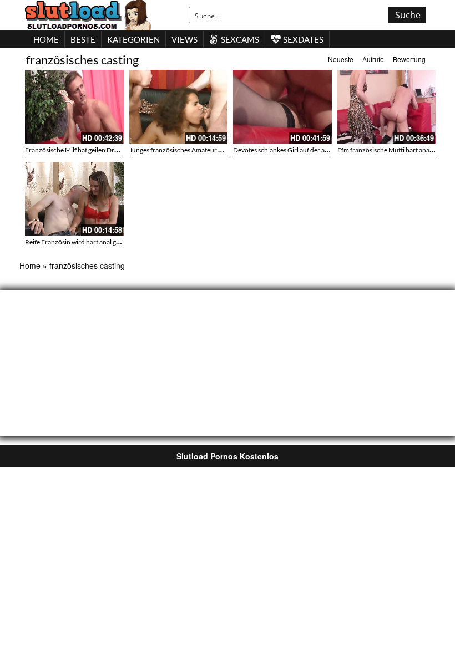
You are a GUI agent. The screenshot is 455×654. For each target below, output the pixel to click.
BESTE (82, 39)
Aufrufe (373, 59)
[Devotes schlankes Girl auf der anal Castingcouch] (282, 107)
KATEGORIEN (133, 39)
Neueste (340, 59)
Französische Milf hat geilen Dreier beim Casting (94, 150)
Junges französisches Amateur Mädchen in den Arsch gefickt (216, 150)
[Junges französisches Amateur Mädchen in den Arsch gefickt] (178, 107)
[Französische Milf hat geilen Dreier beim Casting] (74, 107)
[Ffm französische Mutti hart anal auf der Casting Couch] (386, 107)
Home (30, 265)
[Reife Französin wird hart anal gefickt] (74, 199)
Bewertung (409, 59)
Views (184, 39)
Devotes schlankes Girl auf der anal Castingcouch (304, 150)
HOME (46, 39)
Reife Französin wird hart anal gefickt (78, 242)
